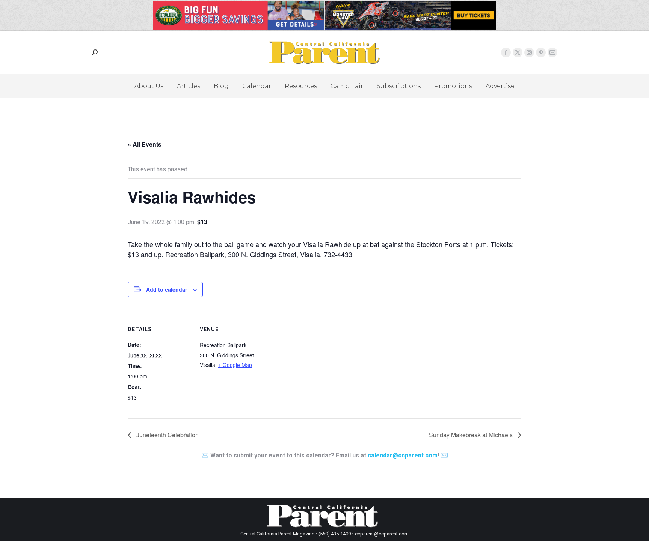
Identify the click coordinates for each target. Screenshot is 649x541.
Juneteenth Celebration (167, 434)
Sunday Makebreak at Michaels (471, 434)
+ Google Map (235, 365)
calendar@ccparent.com (403, 455)
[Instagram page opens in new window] (529, 52)
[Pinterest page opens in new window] (541, 52)
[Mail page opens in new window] (552, 52)
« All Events (144, 144)
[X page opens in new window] (517, 52)
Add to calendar (166, 289)
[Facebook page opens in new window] (506, 52)
